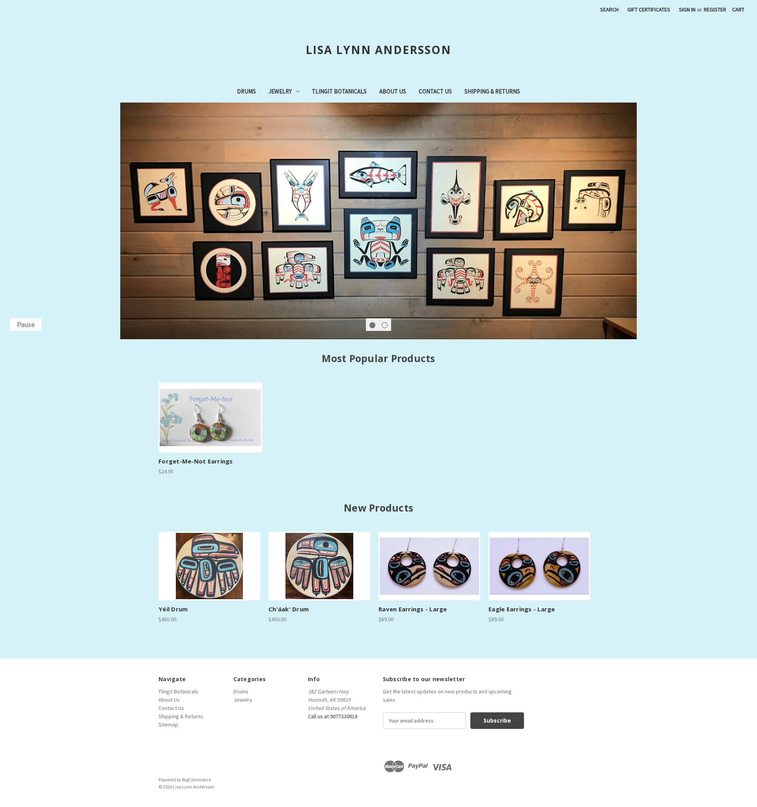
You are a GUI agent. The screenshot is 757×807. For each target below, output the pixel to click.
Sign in (687, 9)
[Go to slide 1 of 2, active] (372, 325)
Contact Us (435, 91)
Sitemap (168, 724)
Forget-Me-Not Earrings (195, 461)
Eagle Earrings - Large (522, 609)
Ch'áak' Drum (288, 609)
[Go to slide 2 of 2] (385, 325)
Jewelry (280, 91)
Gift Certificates (648, 9)
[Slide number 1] (378, 221)
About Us (392, 91)
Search (609, 9)
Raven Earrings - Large (412, 609)
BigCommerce (196, 780)
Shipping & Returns (492, 91)
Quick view (209, 410)
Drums (246, 91)
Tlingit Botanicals (339, 91)
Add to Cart (210, 424)
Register (715, 9)
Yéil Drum (173, 609)
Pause (26, 324)
